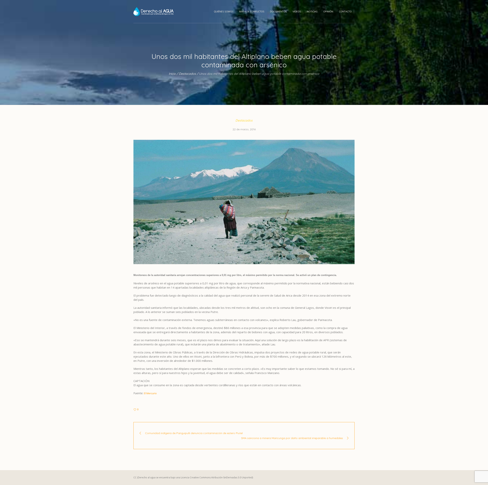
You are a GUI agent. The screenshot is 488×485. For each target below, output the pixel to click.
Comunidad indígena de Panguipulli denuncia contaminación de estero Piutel (194, 433)
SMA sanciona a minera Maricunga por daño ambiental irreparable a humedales (292, 438)
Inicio (172, 74)
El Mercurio (150, 393)
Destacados (187, 74)
